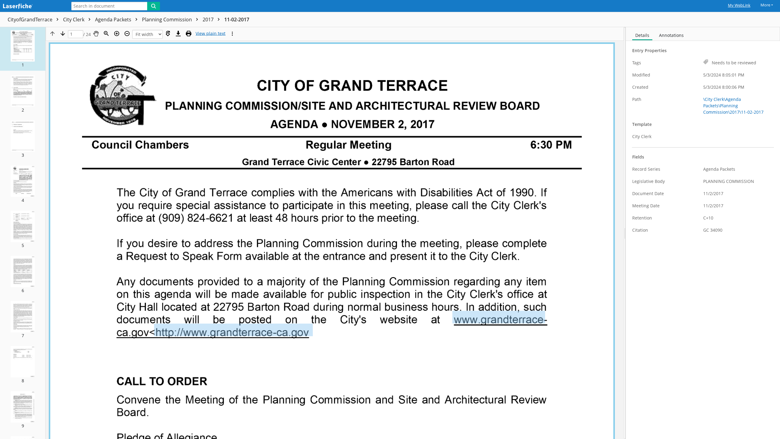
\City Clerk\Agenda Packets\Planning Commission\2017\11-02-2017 (733, 105)
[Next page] (63, 33)
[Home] (32, 6)
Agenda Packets (114, 19)
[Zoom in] (117, 33)
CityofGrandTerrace (31, 19)
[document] (703, 233)
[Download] (178, 33)
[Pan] (96, 33)
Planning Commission (167, 19)
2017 (209, 19)
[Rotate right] (168, 33)
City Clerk (74, 19)
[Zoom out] (127, 33)
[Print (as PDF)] (188, 33)
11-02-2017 (236, 19)
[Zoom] (106, 33)
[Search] (153, 6)
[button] (22, 49)
